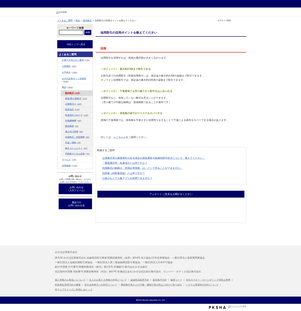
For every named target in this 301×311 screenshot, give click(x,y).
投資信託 (72, 109)
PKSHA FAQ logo (217, 307)
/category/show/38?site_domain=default (59, 78)
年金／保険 (73, 142)
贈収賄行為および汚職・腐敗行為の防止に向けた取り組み (151, 284)
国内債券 (72, 126)
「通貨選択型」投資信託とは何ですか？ (124, 163)
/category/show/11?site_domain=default (59, 66)
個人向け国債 (74, 131)
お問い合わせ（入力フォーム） (76, 189)
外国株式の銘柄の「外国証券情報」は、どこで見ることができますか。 (142, 168)
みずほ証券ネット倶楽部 (74, 80)
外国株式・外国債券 (77, 137)
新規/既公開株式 (76, 98)
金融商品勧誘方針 (139, 280)
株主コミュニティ (76, 148)
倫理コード (176, 280)
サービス (69, 159)
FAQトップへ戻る (76, 44)
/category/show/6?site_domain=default (59, 60)
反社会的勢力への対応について (100, 284)
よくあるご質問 (65, 20)
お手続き (69, 72)
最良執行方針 (160, 280)
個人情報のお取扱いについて (70, 280)
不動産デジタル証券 (77, 153)
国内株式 (87, 20)
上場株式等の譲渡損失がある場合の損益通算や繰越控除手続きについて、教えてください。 (153, 158)
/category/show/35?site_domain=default (59, 72)
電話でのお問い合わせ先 (76, 204)
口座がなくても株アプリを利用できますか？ (127, 178)
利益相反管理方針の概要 (68, 284)
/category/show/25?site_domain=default (59, 159)
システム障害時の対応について (202, 284)
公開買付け (73, 104)
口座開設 (69, 66)
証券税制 (69, 165)
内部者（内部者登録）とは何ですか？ (123, 173)
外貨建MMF (73, 120)
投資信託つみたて (76, 115)
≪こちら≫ (119, 137)
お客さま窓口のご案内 (76, 60)
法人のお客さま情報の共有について (108, 280)
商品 (78, 20)
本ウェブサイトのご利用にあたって (73, 289)
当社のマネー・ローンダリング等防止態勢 (208, 280)
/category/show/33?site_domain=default (59, 165)
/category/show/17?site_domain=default (59, 87)
